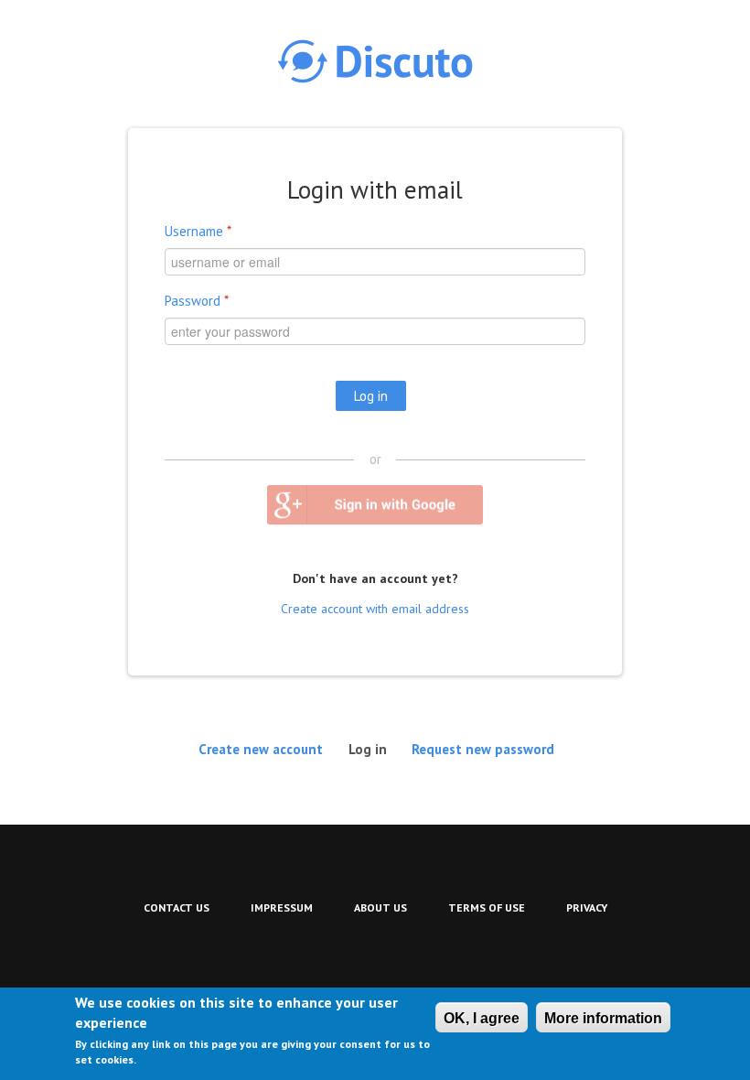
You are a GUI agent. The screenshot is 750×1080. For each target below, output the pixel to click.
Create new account (260, 748)
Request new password (483, 748)
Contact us (176, 907)
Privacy (586, 907)
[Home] (375, 61)
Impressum (282, 907)
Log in (372, 748)
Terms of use (486, 907)
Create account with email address (375, 608)
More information (603, 1018)
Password (197, 300)
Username (198, 231)
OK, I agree (482, 1018)
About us (380, 907)
